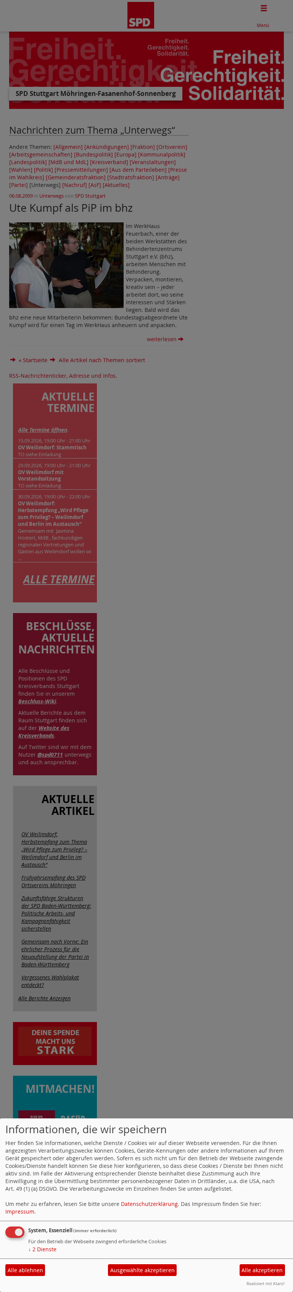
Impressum (19, 1211)
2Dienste (42, 1249)
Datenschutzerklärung (149, 1203)
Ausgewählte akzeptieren (142, 1270)
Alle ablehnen (25, 1270)
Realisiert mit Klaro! (265, 1283)
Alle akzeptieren (262, 1270)
